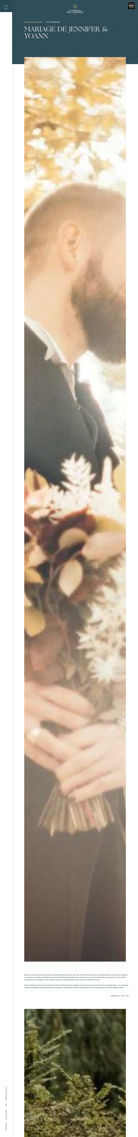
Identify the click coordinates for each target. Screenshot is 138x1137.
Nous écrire (6, 1126)
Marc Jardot (125, 996)
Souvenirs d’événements (33, 22)
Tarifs (6, 1105)
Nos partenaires (6, 1115)
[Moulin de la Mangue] (75, 10)
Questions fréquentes (6, 1093)
